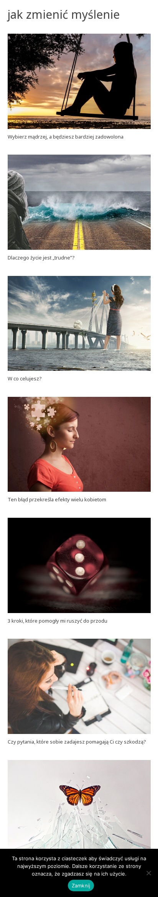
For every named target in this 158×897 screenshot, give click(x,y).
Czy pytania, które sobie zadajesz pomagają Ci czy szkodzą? (77, 741)
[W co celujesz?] (79, 323)
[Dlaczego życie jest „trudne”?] (79, 202)
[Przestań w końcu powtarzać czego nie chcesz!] (79, 807)
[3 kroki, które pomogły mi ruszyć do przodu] (79, 565)
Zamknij (81, 885)
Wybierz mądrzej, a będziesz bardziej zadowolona (65, 136)
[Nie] (148, 873)
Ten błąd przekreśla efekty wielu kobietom (57, 499)
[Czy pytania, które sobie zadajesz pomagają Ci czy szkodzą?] (79, 686)
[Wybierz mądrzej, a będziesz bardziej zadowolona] (79, 81)
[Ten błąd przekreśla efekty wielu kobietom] (79, 444)
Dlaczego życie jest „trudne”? (41, 257)
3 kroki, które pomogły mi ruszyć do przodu (57, 620)
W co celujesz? (25, 378)
